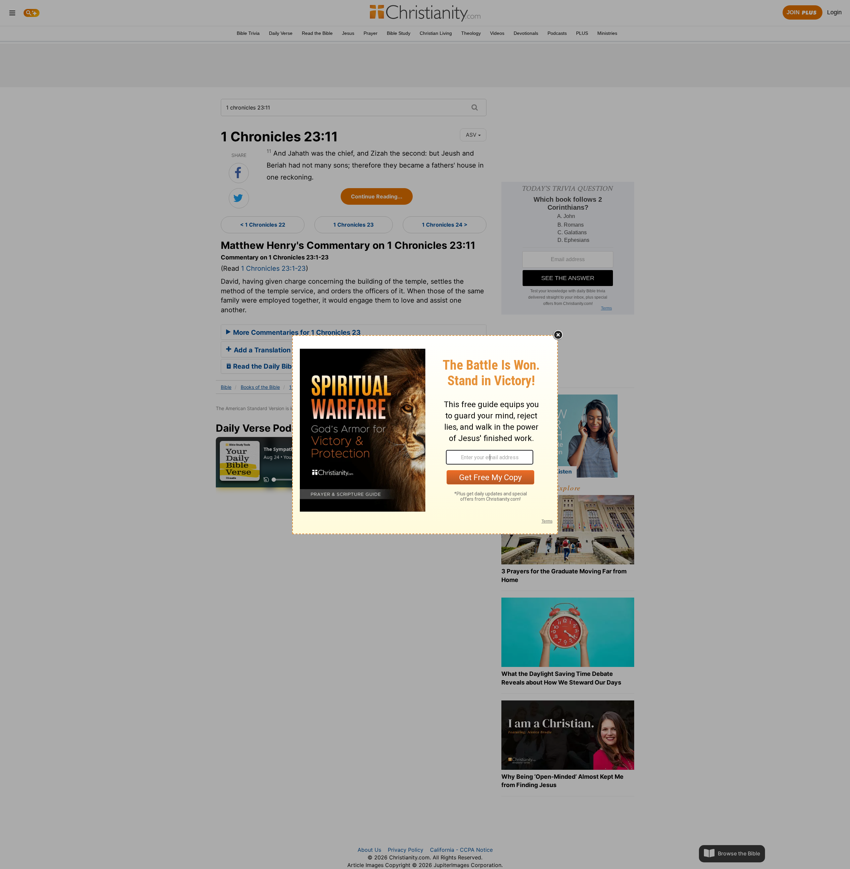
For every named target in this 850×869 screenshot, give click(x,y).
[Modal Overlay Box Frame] (425, 434)
